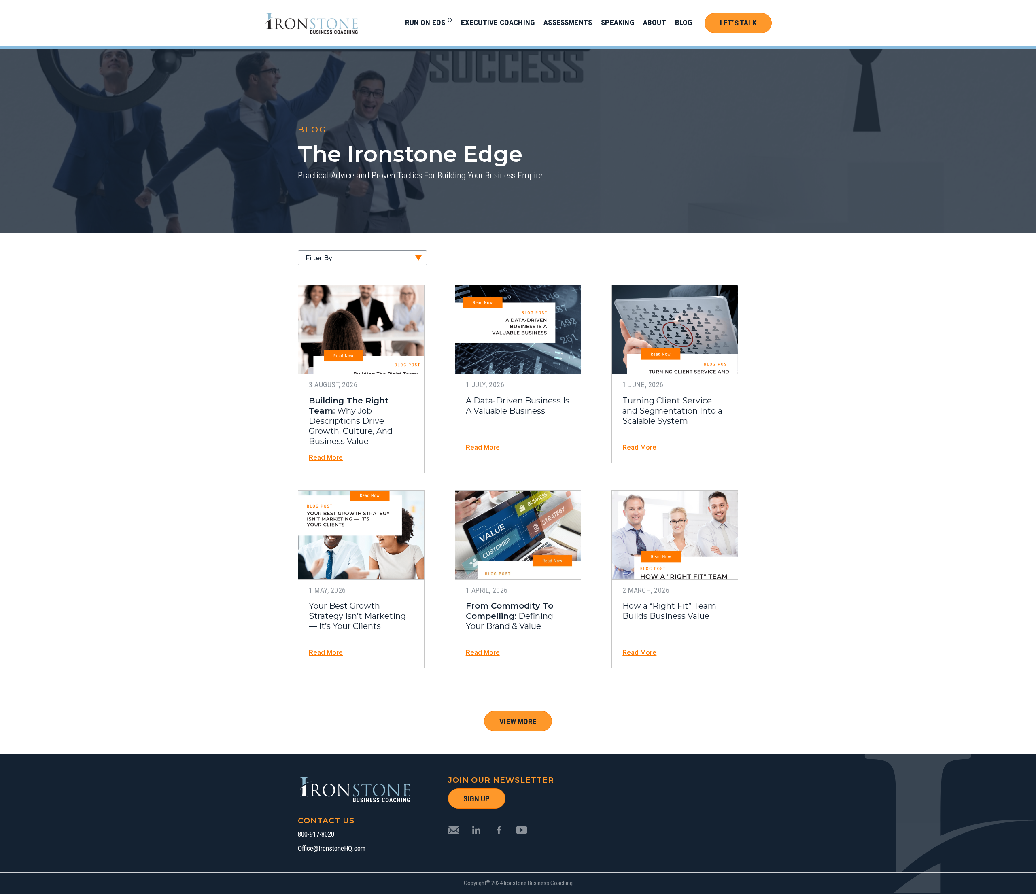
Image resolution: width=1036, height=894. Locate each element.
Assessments (567, 22)
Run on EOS (428, 22)
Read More (326, 457)
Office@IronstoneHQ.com (331, 848)
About (654, 22)
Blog (683, 22)
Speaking (617, 22)
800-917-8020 (316, 834)
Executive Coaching (498, 22)
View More (518, 721)
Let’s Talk (738, 23)
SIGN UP (476, 798)
